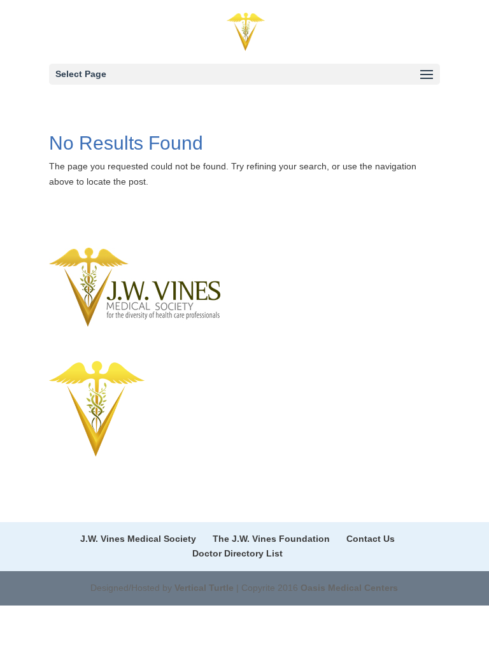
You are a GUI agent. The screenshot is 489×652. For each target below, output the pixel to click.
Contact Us (370, 539)
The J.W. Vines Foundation (271, 539)
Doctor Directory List (237, 553)
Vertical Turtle (204, 588)
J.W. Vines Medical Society (138, 539)
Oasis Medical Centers (349, 588)
